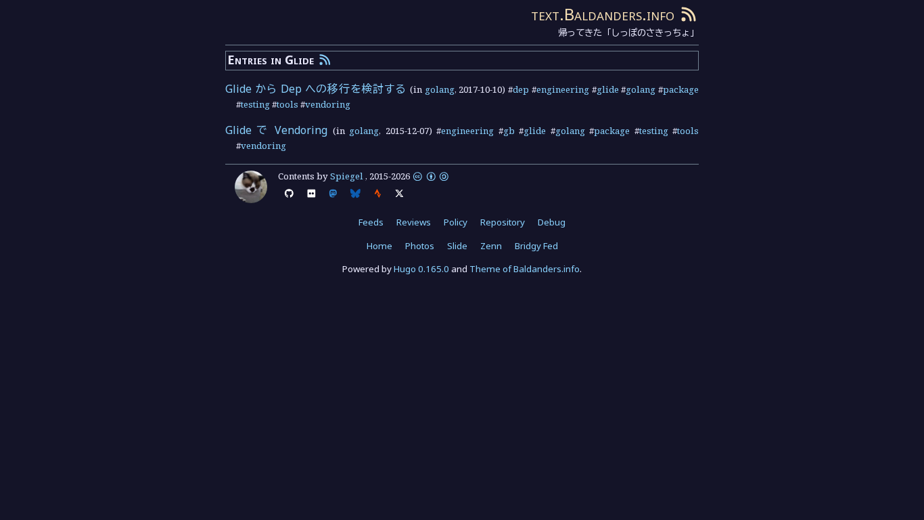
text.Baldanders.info (602, 14)
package (681, 89)
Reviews (413, 222)
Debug (551, 222)
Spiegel (346, 176)
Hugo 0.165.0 (421, 269)
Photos (419, 246)
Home (379, 246)
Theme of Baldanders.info (524, 269)
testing (255, 104)
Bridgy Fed (536, 246)
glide (608, 89)
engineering (562, 89)
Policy (455, 222)
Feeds (371, 222)
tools (287, 104)
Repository (502, 222)
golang (440, 89)
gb (509, 131)
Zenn (491, 246)
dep (521, 89)
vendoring (327, 104)
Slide (457, 246)
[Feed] (688, 14)
